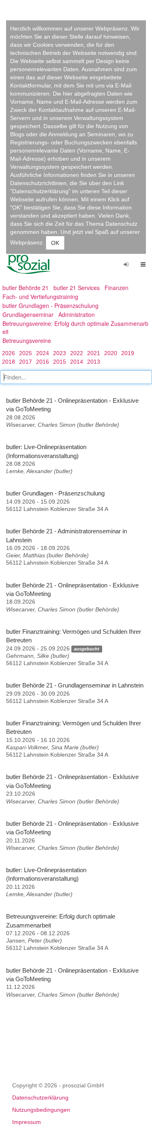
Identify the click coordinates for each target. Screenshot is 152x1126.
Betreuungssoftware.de (31, 264)
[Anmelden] (126, 264)
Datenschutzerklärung (40, 1097)
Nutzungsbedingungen (41, 1109)
